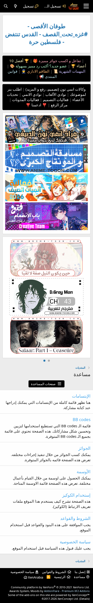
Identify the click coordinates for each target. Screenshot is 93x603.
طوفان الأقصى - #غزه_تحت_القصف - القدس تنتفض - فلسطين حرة (46, 34)
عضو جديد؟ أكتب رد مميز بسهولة (41, 65)
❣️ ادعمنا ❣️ (36, 104)
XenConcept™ (81, 595)
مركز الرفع (58, 104)
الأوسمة (84, 471)
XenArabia (35, 577)
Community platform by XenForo (50, 587)
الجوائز (84, 448)
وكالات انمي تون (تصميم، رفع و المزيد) (56, 89)
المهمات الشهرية (71, 71)
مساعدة (79, 577)
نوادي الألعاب (55, 94)
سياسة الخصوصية (75, 542)
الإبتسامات (81, 396)
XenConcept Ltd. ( (69, 599)
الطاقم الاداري (37, 71)
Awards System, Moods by (49, 591)
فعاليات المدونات (25, 99)
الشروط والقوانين (54, 572)
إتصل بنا (80, 572)
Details (84, 599)
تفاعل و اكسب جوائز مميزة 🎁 (56, 60)
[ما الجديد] (15, 6)
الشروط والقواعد (75, 518)
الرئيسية (59, 577)
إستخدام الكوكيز (76, 495)
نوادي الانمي (31, 94)
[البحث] (6, 6)
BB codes (82, 419)
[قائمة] (86, 6)
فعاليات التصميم (55, 99)
